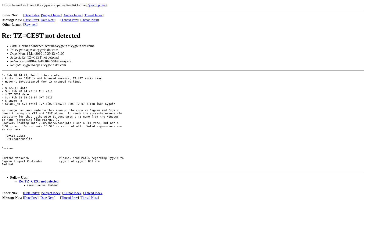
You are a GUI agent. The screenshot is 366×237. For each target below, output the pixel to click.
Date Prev (31, 20)
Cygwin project (96, 5)
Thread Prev (69, 20)
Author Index (73, 15)
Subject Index (51, 15)
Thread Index (94, 15)
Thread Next (89, 20)
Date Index (31, 15)
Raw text (30, 24)
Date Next (47, 20)
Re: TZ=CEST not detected (38, 181)
